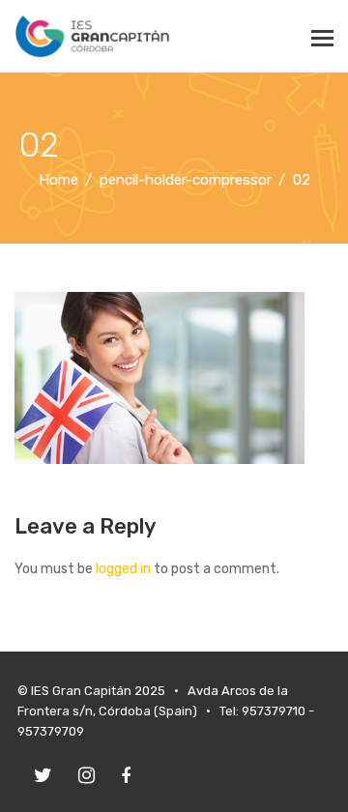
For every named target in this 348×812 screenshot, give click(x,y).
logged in (123, 569)
